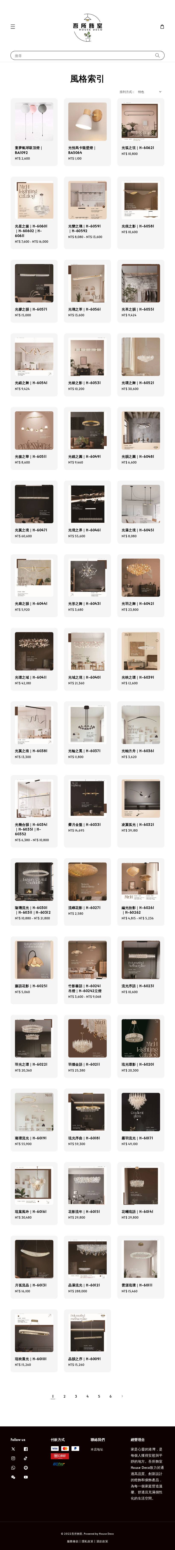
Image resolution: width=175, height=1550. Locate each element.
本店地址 (97, 1449)
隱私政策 (87, 1541)
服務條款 (73, 1541)
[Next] (122, 1396)
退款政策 (102, 1541)
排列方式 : (127, 92)
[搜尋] (157, 55)
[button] (13, 26)
